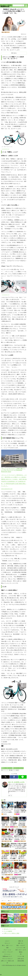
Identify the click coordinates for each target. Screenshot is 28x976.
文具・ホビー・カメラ (20, 949)
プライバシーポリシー (7, 958)
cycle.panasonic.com (5, 148)
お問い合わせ (21, 958)
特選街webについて (7, 956)
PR (20, 954)
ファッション (7, 954)
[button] (22, 5)
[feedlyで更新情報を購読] (9, 795)
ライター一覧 (21, 956)
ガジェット (7, 943)
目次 (12, 53)
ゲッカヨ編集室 (8, 931)
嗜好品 (20, 952)
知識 (7, 947)
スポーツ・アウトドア (18, 768)
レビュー (7, 941)
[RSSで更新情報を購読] (11, 795)
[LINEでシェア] (22, 777)
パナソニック (5, 770)
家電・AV (21, 941)
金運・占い (20, 943)
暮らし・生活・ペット (7, 768)
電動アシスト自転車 (15, 770)
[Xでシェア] (5, 777)
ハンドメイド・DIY (20, 947)
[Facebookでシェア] (14, 777)
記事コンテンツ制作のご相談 (11, 933)
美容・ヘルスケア (21, 945)
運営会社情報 (21, 960)
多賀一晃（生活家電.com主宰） (16, 782)
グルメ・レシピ (7, 949)
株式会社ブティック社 (10, 929)
